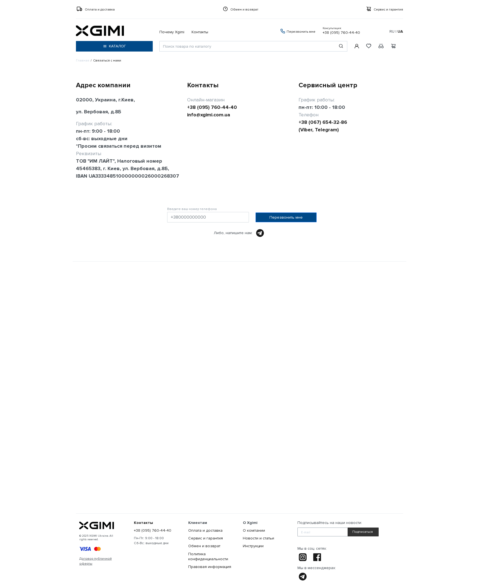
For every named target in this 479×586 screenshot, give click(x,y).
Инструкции (253, 546)
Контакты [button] (200, 32)
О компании (254, 530)
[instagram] (303, 557)
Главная (82, 60)
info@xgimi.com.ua (208, 115)
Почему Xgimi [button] (171, 32)
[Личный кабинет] (356, 46)
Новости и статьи (258, 538)
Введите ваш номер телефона (192, 209)
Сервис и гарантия (388, 9)
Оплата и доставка (100, 9)
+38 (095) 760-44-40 (341, 31)
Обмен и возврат (244, 9)
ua (400, 31)
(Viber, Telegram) (319, 130)
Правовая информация (209, 566)
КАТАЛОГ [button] (117, 46)
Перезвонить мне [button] (300, 32)
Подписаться (362, 532)
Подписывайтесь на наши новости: (329, 522)
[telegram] (301, 576)
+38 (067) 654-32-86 (323, 122)
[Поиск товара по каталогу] (341, 46)
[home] (96, 525)
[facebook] (317, 557)
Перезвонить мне (286, 217)
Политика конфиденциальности (208, 556)
